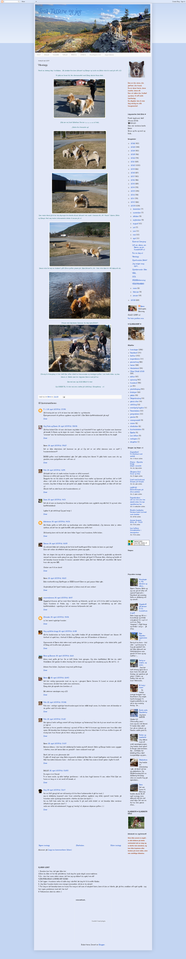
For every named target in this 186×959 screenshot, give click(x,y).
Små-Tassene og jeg (59, 11)
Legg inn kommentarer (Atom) (60, 850)
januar (136, 296)
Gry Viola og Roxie (50, 426)
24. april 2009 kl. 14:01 (57, 500)
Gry (44, 790)
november (137, 213)
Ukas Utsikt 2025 (137, 371)
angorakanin (135, 359)
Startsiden (80, 845)
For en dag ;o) (137, 253)
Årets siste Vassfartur (143, 711)
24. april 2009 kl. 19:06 (60, 617)
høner (132, 365)
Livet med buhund (137, 480)
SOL (134, 277)
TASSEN (56, 55)
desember (137, 209)
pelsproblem (134, 414)
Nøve (45, 678)
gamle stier (134, 401)
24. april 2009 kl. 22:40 (60, 678)
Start (39, 55)
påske (132, 395)
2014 (133, 187)
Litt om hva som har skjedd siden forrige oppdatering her (137, 502)
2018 (133, 173)
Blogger (102, 945)
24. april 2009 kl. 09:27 (57, 446)
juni (134, 231)
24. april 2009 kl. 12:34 (56, 470)
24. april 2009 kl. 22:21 (65, 656)
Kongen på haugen (137, 482)
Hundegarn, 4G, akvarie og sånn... (143, 582)
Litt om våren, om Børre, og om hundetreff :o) (139, 247)
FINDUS (74, 55)
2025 (133, 147)
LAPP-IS (133, 488)
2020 (133, 165)
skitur (132, 377)
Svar (45, 419)
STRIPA (83, 55)
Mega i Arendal (135, 466)
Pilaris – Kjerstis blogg (136, 463)
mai (134, 235)
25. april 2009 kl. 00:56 (56, 702)
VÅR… (134, 273)
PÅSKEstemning (138, 280)
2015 (133, 184)
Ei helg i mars (142, 686)
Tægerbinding (135, 398)
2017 (133, 176)
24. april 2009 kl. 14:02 (61, 522)
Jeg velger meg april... (138, 265)
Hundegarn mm (95, 55)
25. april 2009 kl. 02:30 (58, 771)
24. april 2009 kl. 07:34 (56, 409)
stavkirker (134, 426)
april (135, 238)
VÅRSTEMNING (138, 284)
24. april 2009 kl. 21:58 (68, 631)
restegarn (134, 439)
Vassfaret (133, 353)
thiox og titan (135, 474)
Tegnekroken (135, 498)
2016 (133, 180)
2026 (133, 143)
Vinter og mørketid (142, 736)
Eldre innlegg (116, 845)
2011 (133, 198)
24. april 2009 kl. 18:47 (64, 598)
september (137, 220)
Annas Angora (135, 520)
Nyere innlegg (44, 845)
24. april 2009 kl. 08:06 (67, 426)
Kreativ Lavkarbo (136, 510)
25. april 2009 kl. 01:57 (57, 743)
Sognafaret (134, 452)
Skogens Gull (135, 472)
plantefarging (135, 389)
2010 (133, 202)
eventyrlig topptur (137, 408)
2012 (133, 195)
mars (135, 288)
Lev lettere (134, 436)
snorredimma (48, 598)
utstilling (133, 405)
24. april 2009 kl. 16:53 (58, 543)
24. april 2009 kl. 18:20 (57, 578)
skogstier (133, 442)
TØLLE (65, 55)
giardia (132, 417)
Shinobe (46, 617)
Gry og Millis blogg (50, 631)
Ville (44, 470)
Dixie (45, 500)
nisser (132, 423)
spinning (133, 380)
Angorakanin (109, 55)
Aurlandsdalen (136, 429)
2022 (133, 158)
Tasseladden (135, 411)
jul (131, 386)
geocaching (134, 362)
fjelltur (132, 356)
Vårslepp (135, 257)
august (136, 224)
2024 (133, 151)
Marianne (47, 522)
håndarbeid (134, 368)
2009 (133, 206)
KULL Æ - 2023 (136, 522)
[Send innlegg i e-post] (63, 397)
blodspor (133, 392)
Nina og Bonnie (49, 656)
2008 (133, 300)
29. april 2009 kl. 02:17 (56, 790)
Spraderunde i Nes (139, 269)
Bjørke (132, 432)
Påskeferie (143, 760)
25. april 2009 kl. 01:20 (56, 719)
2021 (133, 162)
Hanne (46, 543)
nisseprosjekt (135, 420)
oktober (136, 216)
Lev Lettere (134, 528)
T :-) (44, 409)
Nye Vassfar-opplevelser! (143, 636)
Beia (141, 785)
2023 (133, 154)
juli (134, 227)
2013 (133, 191)
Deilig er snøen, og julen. (143, 662)
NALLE (46, 55)
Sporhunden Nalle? (139, 260)
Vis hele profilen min (136, 318)
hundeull (133, 383)
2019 (133, 169)
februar (136, 292)
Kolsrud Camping (139, 242)
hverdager (134, 350)
